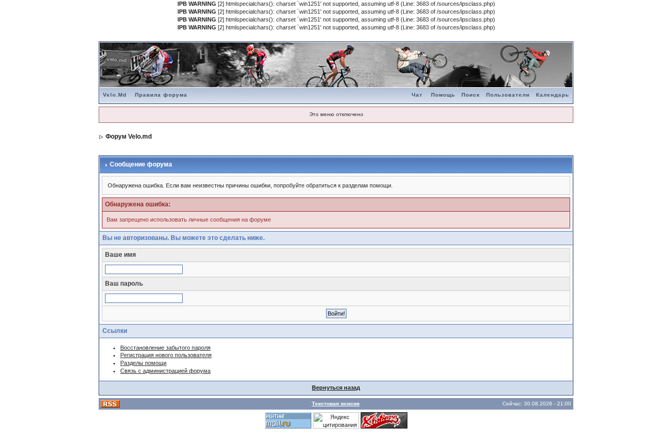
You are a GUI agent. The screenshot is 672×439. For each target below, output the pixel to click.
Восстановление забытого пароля (165, 347)
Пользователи (508, 95)
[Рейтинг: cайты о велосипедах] (384, 419)
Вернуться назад (336, 387)
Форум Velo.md (129, 136)
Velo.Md (115, 95)
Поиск (470, 95)
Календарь (552, 95)
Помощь (443, 95)
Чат (417, 95)
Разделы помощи (143, 363)
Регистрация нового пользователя (166, 355)
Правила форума (161, 95)
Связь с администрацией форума (165, 371)
